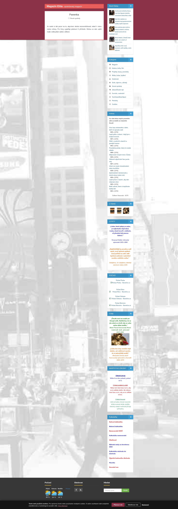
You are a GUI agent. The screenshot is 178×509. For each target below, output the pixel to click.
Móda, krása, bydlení (119, 75)
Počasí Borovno (120, 303)
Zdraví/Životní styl (118, 90)
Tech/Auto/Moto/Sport (119, 97)
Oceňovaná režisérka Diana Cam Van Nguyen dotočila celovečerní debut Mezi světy (123, 13)
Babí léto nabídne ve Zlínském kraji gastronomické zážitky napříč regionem (123, 21)
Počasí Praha (120, 280)
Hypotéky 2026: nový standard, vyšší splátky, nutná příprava (123, 48)
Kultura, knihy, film (118, 68)
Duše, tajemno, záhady (119, 82)
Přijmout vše (118, 505)
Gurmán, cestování (118, 93)
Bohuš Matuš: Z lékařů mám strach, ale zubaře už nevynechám (123, 40)
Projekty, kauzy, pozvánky (120, 72)
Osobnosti (115, 79)
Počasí (68, 488)
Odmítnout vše (133, 505)
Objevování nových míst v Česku (120, 155)
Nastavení (145, 505)
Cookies (114, 104)
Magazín (115, 64)
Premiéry (115, 100)
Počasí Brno (120, 289)
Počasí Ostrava (120, 296)
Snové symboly (75, 18)
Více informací (62, 506)
